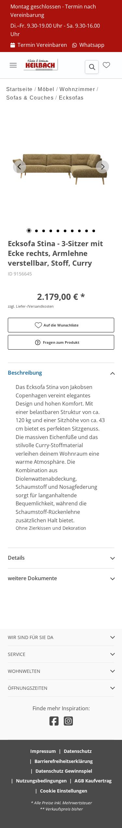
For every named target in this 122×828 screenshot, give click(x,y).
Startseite (19, 89)
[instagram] (68, 721)
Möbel (46, 89)
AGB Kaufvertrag (93, 781)
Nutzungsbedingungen (41, 781)
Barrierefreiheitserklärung (63, 761)
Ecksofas (71, 97)
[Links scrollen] (19, 166)
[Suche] (91, 66)
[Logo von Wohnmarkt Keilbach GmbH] (42, 65)
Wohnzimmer (77, 89)
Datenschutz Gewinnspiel (63, 771)
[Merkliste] (106, 65)
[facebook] (54, 721)
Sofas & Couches (30, 97)
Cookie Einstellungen (63, 791)
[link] (38, 45)
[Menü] (13, 65)
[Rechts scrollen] (102, 166)
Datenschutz (78, 751)
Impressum (43, 751)
